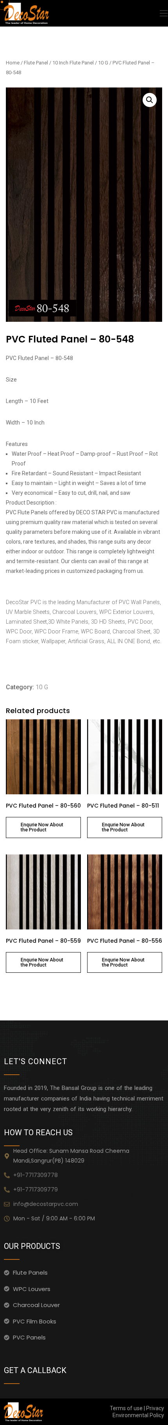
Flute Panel (36, 63)
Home (13, 63)
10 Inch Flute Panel (73, 63)
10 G (103, 63)
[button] (150, 100)
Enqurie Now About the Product (42, 827)
